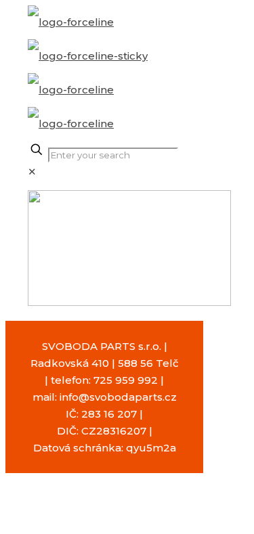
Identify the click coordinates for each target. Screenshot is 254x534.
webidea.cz (148, 508)
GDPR (130, 525)
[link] (32, 171)
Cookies (85, 525)
